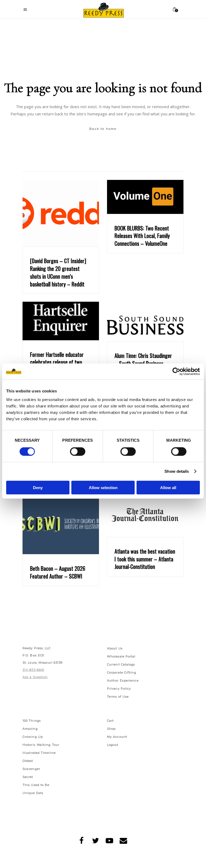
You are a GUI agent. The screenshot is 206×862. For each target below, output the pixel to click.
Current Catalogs (121, 664)
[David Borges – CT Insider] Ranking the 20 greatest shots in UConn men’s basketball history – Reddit (58, 272)
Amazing (30, 729)
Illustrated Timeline (39, 753)
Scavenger (31, 769)
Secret (28, 777)
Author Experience (123, 680)
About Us (115, 648)
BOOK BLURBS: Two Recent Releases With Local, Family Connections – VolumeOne (142, 236)
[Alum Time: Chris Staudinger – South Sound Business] (145, 321)
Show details (176, 471)
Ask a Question (35, 677)
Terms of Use (118, 696)
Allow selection (103, 487)
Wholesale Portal (121, 656)
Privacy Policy (119, 688)
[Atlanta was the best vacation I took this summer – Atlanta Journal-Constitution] (145, 515)
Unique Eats (33, 793)
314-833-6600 (33, 670)
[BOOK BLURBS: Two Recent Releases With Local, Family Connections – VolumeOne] (145, 197)
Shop (111, 729)
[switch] (77, 451)
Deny (38, 487)
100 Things (32, 721)
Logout (113, 745)
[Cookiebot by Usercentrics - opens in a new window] (176, 372)
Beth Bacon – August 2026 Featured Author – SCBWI (57, 572)
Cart (110, 721)
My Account (117, 737)
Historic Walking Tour (41, 745)
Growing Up (33, 737)
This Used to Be (36, 785)
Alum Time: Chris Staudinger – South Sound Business (143, 359)
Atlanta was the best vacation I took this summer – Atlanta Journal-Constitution (145, 559)
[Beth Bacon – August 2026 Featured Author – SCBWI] (61, 524)
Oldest (28, 761)
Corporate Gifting (121, 672)
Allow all (168, 487)
